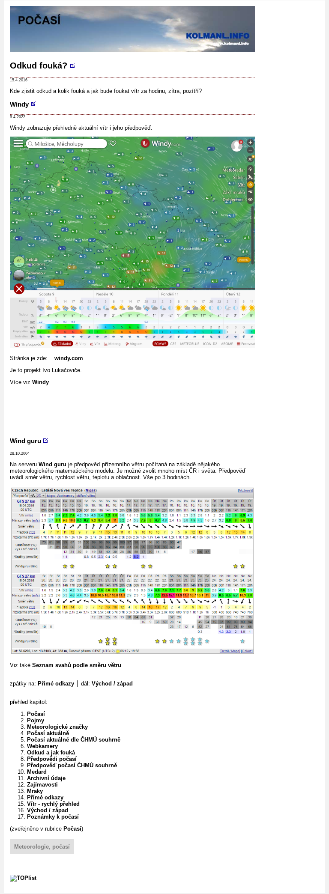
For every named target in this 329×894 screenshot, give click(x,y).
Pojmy (35, 720)
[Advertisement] (166, 410)
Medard (37, 772)
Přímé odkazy (56, 683)
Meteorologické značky (57, 727)
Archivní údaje (46, 778)
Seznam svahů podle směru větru (76, 665)
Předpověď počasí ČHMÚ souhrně (72, 765)
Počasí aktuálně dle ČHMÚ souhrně (73, 739)
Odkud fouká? (38, 65)
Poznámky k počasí (53, 817)
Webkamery (42, 746)
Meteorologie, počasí (42, 846)
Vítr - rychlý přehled (53, 804)
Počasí (36, 714)
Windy (19, 104)
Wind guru (25, 440)
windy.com (68, 358)
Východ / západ (112, 683)
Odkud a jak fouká (51, 752)
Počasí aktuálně (48, 733)
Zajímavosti (42, 784)
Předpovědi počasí (52, 759)
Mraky (35, 791)
